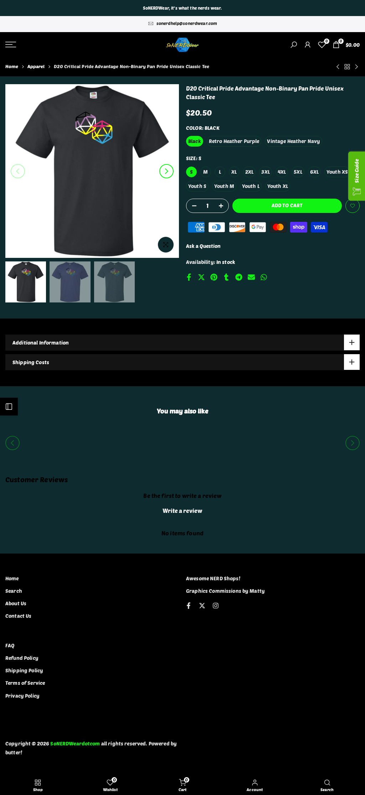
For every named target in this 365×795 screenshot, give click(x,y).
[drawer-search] (294, 45)
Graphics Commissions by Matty (225, 591)
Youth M (224, 186)
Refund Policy (21, 658)
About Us (15, 603)
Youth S (197, 186)
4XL (282, 172)
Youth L (250, 186)
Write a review (182, 510)
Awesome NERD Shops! (213, 578)
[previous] (18, 171)
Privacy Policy (22, 696)
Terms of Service (25, 683)
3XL (265, 172)
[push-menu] (10, 44)
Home (12, 66)
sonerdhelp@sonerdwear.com (186, 23)
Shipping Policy (24, 670)
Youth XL (277, 186)
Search (13, 591)
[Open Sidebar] (9, 407)
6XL (314, 172)
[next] (166, 171)
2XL (249, 172)
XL (234, 172)
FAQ (10, 645)
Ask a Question (203, 246)
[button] (352, 206)
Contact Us (18, 616)
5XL (298, 172)
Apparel (36, 66)
